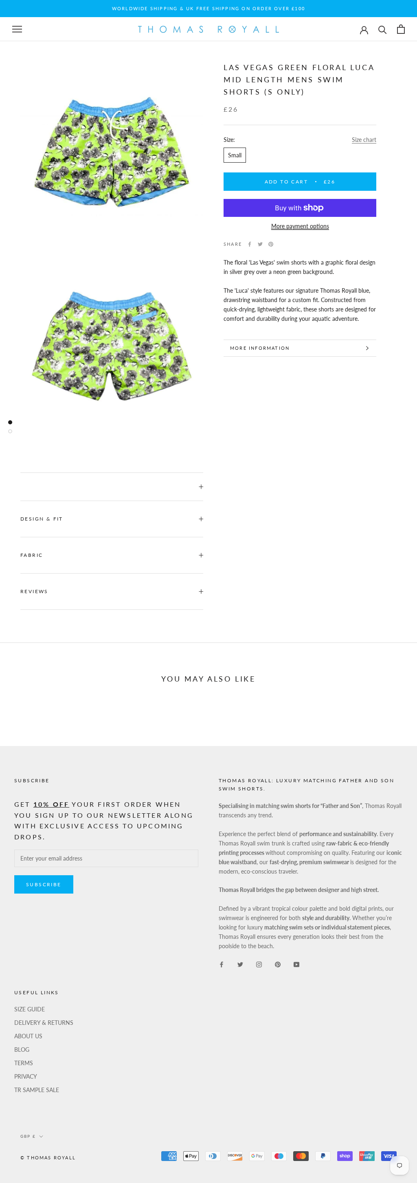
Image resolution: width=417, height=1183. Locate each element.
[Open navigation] (17, 29)
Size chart (364, 139)
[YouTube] (296, 963)
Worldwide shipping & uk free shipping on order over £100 (208, 8)
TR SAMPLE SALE (36, 1089)
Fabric (31, 555)
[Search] (382, 29)
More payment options (300, 226)
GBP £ (28, 1136)
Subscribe (43, 884)
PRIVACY (25, 1076)
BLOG (21, 1049)
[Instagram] (259, 963)
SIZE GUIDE (29, 1009)
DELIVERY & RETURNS (43, 1022)
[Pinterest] (270, 244)
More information (260, 348)
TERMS (23, 1062)
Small (234, 155)
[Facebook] (249, 244)
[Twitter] (260, 244)
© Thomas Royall (48, 1157)
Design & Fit (41, 519)
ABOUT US (28, 1036)
